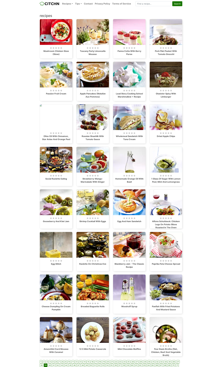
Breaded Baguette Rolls (93, 306)
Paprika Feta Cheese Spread (166, 264)
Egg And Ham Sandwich (129, 221)
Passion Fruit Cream (56, 93)
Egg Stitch (56, 264)
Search (177, 3)
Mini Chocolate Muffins (129, 349)
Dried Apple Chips (166, 136)
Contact (88, 3)
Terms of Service (121, 3)
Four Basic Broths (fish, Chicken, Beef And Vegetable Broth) (166, 352)
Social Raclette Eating (56, 178)
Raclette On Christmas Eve (92, 264)
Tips (77, 3)
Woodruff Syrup (129, 306)
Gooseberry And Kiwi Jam (56, 221)
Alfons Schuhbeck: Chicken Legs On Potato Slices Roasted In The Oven (166, 224)
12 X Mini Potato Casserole (92, 349)
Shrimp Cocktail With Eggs (92, 221)
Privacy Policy (102, 3)
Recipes (66, 3)
